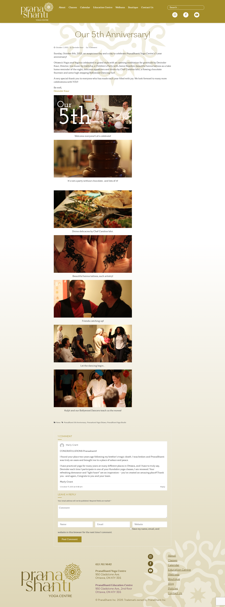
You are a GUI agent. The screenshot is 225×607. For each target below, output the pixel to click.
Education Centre (102, 7)
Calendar (85, 7)
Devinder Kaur (77, 47)
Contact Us (147, 7)
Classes (73, 7)
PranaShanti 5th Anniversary (75, 422)
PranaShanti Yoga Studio (116, 422)
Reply (162, 487)
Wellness (120, 7)
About (62, 7)
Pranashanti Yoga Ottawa (96, 422)
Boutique (133, 7)
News (58, 422)
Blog (171, 583)
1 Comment (92, 47)
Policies (173, 588)
